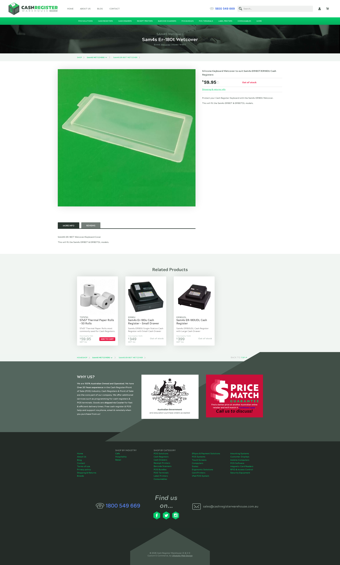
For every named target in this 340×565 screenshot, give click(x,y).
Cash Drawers (160, 460)
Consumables (160, 479)
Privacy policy (84, 469)
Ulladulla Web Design (182, 556)
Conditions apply (247, 407)
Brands (80, 476)
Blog (100, 9)
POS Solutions (161, 453)
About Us (85, 9)
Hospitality (121, 457)
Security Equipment (240, 473)
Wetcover (165, 44)
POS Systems (198, 457)
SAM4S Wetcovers (96, 57)
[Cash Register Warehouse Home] (33, 8)
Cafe (117, 453)
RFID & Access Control (241, 469)
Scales (195, 466)
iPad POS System (200, 476)
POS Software (237, 463)
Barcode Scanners (162, 466)
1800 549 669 (225, 8)
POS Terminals (161, 473)
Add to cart (107, 339)
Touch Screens (199, 460)
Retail (118, 460)
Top (243, 358)
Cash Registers (161, 457)
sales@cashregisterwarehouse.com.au (230, 506)
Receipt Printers (162, 463)
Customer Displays (239, 457)
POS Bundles (160, 469)
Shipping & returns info (214, 89)
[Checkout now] (327, 8)
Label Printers (161, 476)
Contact (114, 9)
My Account (319, 8)
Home (70, 9)
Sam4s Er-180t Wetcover (125, 57)
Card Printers (198, 473)
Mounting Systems (239, 453)
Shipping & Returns (86, 473)
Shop (79, 57)
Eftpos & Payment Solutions (206, 453)
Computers (197, 463)
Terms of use (83, 466)
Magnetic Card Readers (241, 466)
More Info (68, 225)
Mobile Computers (239, 460)
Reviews (90, 225)
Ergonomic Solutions (202, 469)
